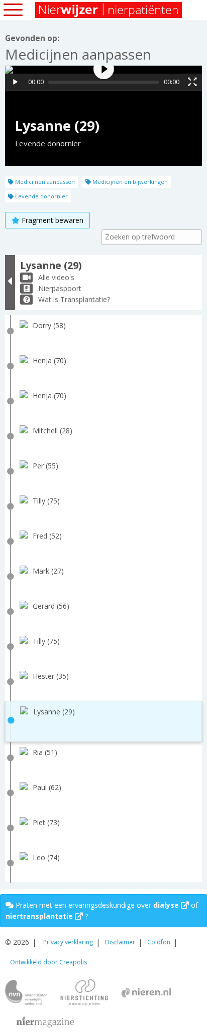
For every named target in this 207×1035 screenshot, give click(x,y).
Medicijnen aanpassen (44, 181)
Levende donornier (41, 196)
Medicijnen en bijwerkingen (129, 181)
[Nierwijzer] (109, 10)
